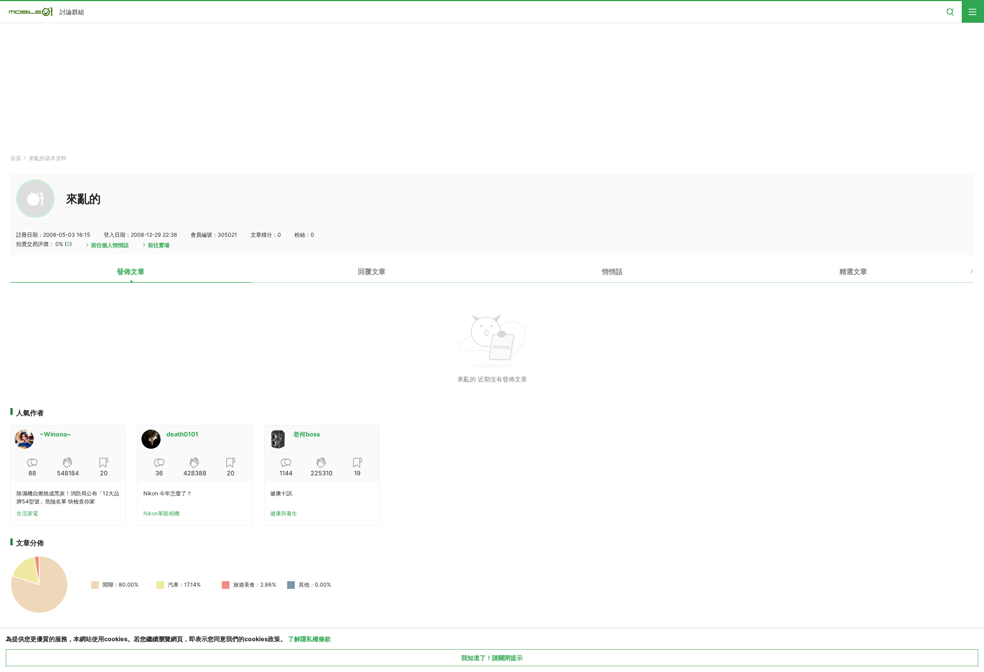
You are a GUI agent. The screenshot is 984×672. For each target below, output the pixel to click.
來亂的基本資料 (47, 158)
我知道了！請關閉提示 (492, 658)
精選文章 (853, 271)
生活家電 (27, 513)
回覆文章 (372, 271)
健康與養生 (283, 513)
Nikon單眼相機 (161, 513)
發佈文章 (131, 271)
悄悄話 (612, 271)
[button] (965, 274)
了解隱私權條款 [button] (309, 639)
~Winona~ (55, 434)
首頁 (15, 158)
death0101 (182, 434)
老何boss (306, 434)
